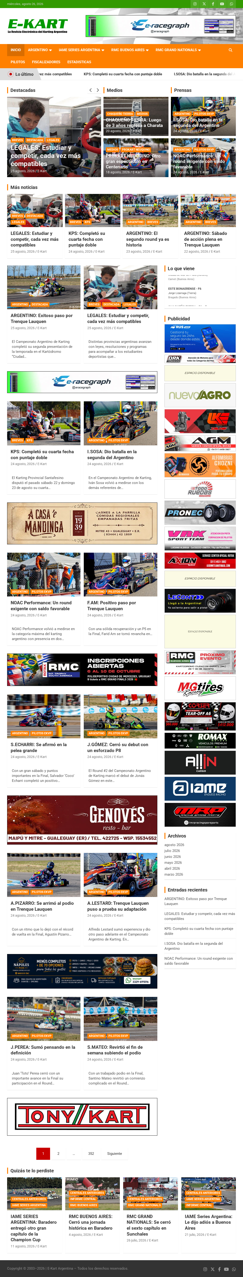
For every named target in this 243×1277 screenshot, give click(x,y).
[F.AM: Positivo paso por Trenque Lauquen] (120, 574)
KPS (87, 222)
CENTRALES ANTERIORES (29, 1199)
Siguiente (114, 1154)
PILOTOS (18, 62)
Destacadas (22, 90)
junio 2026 (172, 857)
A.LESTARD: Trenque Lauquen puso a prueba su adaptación (118, 906)
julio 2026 (172, 851)
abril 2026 (172, 868)
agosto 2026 (174, 845)
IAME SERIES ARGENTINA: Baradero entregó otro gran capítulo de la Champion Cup (34, 1228)
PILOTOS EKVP (204, 114)
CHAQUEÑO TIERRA (120, 114)
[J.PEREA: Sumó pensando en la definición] (44, 1019)
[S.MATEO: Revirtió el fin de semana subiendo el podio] (120, 1019)
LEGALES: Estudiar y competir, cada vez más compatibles (35, 239)
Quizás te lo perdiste (32, 1171)
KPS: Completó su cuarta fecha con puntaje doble (66, 74)
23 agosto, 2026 (138, 251)
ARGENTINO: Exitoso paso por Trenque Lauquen (50, 160)
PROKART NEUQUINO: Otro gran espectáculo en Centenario (133, 161)
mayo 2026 (173, 862)
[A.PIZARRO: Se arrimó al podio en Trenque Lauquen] (44, 875)
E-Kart (42, 171)
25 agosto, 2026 (23, 171)
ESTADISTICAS (79, 62)
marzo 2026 (173, 874)
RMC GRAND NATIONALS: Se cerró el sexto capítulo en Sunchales (149, 1225)
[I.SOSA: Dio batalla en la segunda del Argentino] (120, 423)
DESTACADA (40, 148)
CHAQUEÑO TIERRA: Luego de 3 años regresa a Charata (134, 122)
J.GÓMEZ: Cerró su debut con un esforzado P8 (117, 747)
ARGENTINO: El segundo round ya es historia (147, 239)
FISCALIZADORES (46, 62)
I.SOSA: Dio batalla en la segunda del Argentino (154, 74)
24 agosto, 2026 (185, 131)
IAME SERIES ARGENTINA (79, 50)
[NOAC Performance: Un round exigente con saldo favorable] (44, 574)
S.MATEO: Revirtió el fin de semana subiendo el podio (115, 1050)
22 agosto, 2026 (196, 251)
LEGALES (18, 222)
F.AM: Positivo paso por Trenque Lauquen (111, 605)
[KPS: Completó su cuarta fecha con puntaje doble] (44, 423)
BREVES (17, 216)
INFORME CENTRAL (83, 1199)
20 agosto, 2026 (118, 131)
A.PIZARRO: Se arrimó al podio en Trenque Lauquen (42, 906)
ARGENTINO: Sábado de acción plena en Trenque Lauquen (205, 239)
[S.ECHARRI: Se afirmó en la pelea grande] (44, 716)
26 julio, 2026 (136, 1240)
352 (91, 1154)
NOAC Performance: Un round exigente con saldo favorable (199, 161)
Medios (114, 90)
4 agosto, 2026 (80, 1235)
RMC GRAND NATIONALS (176, 50)
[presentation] (91, 90)
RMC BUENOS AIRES (128, 50)
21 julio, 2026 (194, 1235)
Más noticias (23, 187)
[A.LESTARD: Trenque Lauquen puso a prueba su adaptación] (120, 875)
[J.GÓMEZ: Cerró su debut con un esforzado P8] (120, 716)
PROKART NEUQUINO (136, 149)
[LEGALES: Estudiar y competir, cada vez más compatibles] (120, 287)
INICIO (16, 50)
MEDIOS (142, 114)
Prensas (183, 90)
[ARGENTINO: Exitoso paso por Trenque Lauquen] (44, 287)
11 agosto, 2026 (23, 1246)
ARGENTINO (38, 50)
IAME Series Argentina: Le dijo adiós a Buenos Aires (208, 1222)
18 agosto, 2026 (118, 172)
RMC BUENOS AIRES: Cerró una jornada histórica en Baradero (90, 1222)
